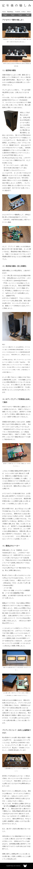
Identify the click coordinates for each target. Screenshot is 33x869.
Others (29, 11)
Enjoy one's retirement (15, 865)
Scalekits (17, 11)
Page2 (12, 15)
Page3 (20, 15)
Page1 (5, 15)
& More (23, 11)
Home (4, 11)
